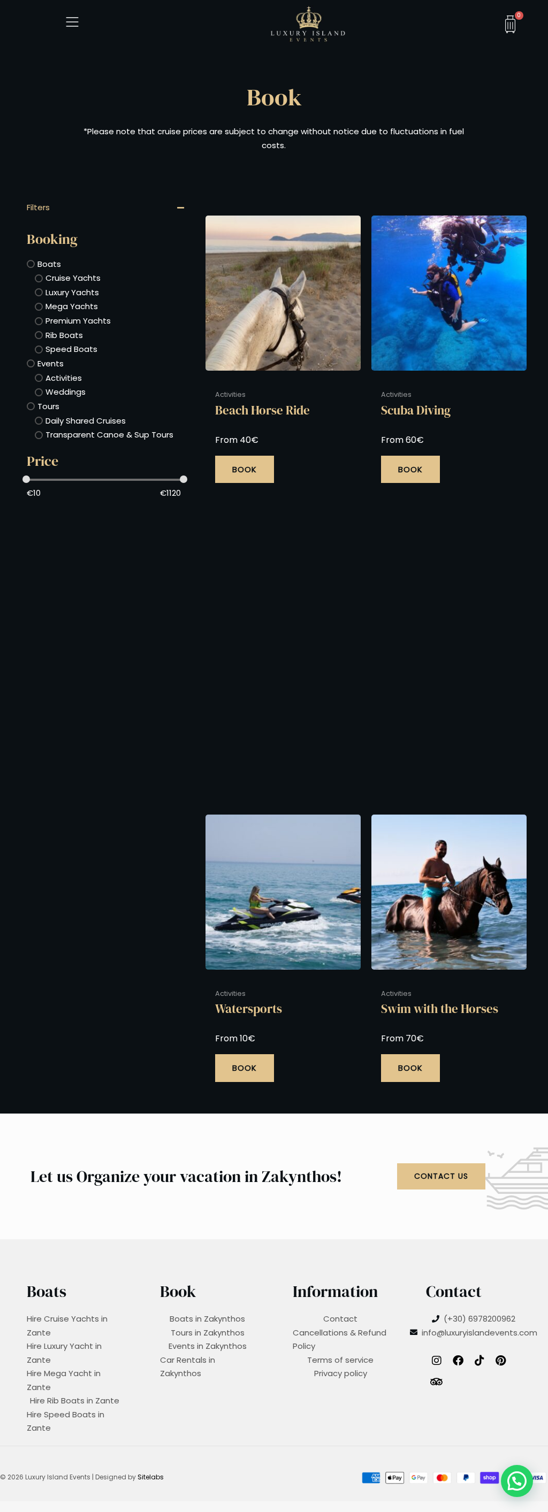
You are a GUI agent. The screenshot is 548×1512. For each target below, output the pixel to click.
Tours (48, 406)
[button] (517, 1481)
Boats (49, 264)
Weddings (65, 391)
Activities (63, 377)
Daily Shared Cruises (85, 420)
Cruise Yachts (73, 277)
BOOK (244, 469)
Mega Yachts (71, 306)
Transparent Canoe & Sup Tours (109, 434)
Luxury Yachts (72, 292)
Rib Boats (64, 335)
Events (50, 363)
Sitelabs (151, 1477)
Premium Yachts (78, 320)
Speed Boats (71, 349)
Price (42, 461)
